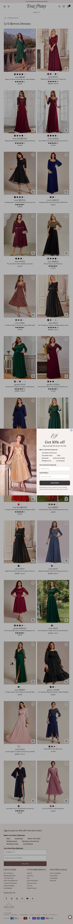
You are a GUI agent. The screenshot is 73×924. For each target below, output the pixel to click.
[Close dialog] (71, 430)
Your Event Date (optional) (47, 465)
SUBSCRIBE (55, 483)
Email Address (44, 473)
